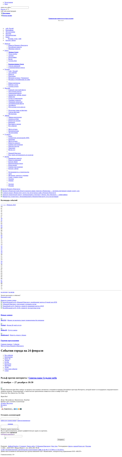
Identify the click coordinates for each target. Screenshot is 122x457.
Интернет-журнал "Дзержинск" (18, 78)
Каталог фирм (13, 162)
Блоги (6, 50)
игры (16, 38)
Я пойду (3, 403)
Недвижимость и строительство (18, 172)
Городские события (11, 369)
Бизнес (7, 156)
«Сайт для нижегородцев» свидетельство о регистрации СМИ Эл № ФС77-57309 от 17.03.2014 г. (32, 449)
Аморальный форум (14, 93)
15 (1, 246)
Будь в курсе (61, 20)
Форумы (8, 33)
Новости (7, 43)
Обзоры (10, 180)
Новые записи (6, 315)
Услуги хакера (12, 330)
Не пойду (4, 405)
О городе (7, 134)
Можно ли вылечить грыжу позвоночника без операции (25, 320)
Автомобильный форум (16, 103)
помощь (10, 424)
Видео (10, 59)
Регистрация (9, 2)
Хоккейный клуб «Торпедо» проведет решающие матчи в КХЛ (23, 306)
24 (1, 261)
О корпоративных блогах (16, 67)
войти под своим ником (8, 420)
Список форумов (13, 112)
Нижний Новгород (14, 153)
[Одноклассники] (19, 409)
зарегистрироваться (23, 420)
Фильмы (10, 38)
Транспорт (11, 148)
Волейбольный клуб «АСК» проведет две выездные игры (21, 308)
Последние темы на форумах (17, 110)
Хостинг (11, 184)
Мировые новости (14, 49)
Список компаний (14, 66)
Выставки (8, 365)
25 (1, 263)
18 (1, 251)
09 (1, 235)
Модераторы (12, 114)
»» (4, 205)
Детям (7, 367)
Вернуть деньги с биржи (18, 335)
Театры (7, 360)
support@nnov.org (79, 446)
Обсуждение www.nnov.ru (16, 107)
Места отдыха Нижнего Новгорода (12, 346)
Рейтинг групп (13, 85)
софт (19, 38)
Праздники (12, 76)
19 (1, 253)
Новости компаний (14, 160)
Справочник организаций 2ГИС (18, 138)
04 (1, 227)
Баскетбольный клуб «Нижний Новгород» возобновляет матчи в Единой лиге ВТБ (30, 302)
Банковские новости (15, 158)
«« (1, 205)
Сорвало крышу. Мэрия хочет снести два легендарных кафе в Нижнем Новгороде (29, 193)
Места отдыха (12, 129)
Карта (7, 37)
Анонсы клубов (13, 119)
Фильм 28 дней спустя (14, 325)
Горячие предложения (15, 144)
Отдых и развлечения (15, 98)
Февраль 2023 (11, 205)
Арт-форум (12, 105)
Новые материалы (14, 83)
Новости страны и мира (8, 300)
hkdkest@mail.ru (13, 446)
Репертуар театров (14, 120)
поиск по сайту (6, 7)
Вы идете (10, 403)
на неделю (4, 292)
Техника (11, 179)
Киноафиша (9, 30)
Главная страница (6, 344)
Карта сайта (31, 446)
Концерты (11, 122)
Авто (10, 174)
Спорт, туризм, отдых (15, 177)
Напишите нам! (6, 297)
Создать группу (13, 86)
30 (1, 218)
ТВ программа (10, 32)
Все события (12, 126)
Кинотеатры (9, 357)
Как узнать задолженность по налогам (20, 155)
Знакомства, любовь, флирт (17, 95)
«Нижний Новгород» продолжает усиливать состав (19, 304)
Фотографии (12, 57)
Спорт (7, 370)
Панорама (11, 139)
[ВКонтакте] (15, 409)
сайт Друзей (10, 28)
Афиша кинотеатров (15, 117)
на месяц (11, 292)
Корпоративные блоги (15, 163)
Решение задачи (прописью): (10, 429)
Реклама (11, 186)
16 (1, 247)
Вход (6, 4)
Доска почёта (12, 54)
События (16, 344)
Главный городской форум (17, 90)
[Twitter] (17, 409)
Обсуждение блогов (14, 91)
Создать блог (12, 61)
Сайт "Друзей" (13, 71)
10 (1, 237)
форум (70, 446)
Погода (3, 9)
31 (1, 220)
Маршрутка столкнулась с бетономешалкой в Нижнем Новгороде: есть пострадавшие (30, 196)
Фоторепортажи (11, 35)
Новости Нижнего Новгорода (18, 45)
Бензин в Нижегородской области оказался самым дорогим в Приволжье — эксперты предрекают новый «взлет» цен (41, 191)
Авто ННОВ (12, 73)
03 (1, 225)
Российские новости (15, 47)
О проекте (22, 446)
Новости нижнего (14, 143)
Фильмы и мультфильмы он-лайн (19, 79)
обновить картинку (7, 434)
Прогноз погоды (13, 146)
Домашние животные (15, 102)
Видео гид (11, 150)
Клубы (7, 362)
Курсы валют (12, 165)
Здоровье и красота (14, 100)
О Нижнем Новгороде (43, 446)
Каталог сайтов (11, 40)
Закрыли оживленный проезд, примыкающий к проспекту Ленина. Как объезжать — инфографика (35, 194)
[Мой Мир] (21, 409)
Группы (7, 69)
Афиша (7, 115)
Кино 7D (7, 358)
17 (1, 249)
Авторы (11, 55)
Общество (11, 96)
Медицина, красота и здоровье (18, 175)
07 (1, 280)
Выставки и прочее (14, 124)
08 (1, 282)
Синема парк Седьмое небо (43, 378)
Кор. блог (54, 446)
